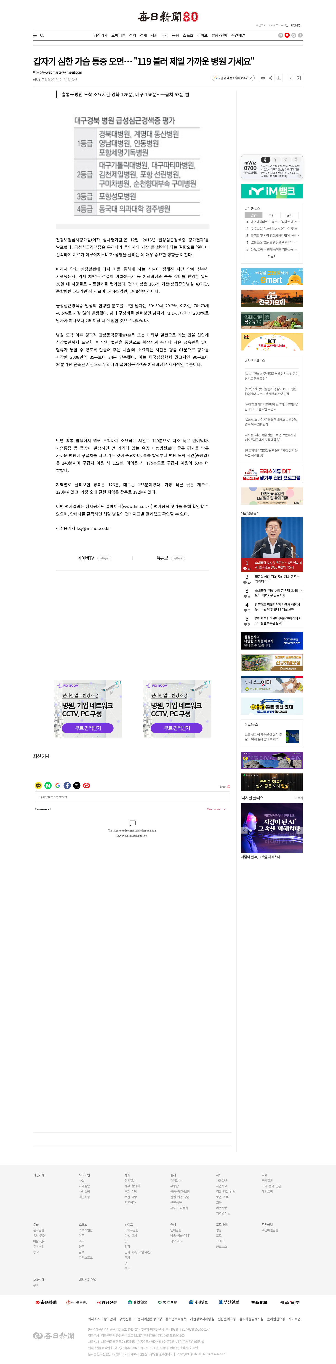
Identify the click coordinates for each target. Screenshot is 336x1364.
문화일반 (38, 1230)
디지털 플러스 (252, 797)
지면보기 (261, 25)
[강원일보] (76, 1302)
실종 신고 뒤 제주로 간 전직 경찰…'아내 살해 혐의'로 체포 (263, 736)
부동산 (174, 1185)
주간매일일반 (270, 1230)
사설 (81, 1180)
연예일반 (175, 1230)
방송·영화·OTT (179, 1235)
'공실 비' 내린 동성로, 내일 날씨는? (265, 856)
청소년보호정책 (176, 1318)
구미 (36, 1285)
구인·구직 (176, 1202)
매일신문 (39, 72)
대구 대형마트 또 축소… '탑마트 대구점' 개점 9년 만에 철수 (287, 221)
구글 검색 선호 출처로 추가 (233, 78)
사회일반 (221, 1180)
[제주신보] (289, 1302)
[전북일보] (259, 1302)
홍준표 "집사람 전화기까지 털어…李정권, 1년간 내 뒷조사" (287, 235)
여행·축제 (131, 1235)
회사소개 (94, 1318)
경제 (143, 35)
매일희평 (84, 1196)
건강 (127, 1246)
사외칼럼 (84, 1191)
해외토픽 (267, 1191)
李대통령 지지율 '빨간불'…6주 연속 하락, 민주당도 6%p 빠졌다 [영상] (278, 565)
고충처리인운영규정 (148, 1318)
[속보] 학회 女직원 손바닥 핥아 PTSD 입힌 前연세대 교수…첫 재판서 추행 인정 (270, 391)
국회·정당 (131, 1191)
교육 (218, 1202)
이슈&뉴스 (251, 724)
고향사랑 (38, 1279)
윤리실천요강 (276, 1318)
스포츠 (188, 35)
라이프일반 (131, 1230)
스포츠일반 (86, 1230)
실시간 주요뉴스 (255, 360)
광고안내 (110, 1318)
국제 (164, 35)
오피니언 (118, 35)
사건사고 (221, 1185)
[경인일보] (137, 1302)
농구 (81, 1246)
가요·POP (176, 1241)
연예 (173, 1224)
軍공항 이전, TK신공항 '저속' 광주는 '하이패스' (277, 578)
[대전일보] (198, 1302)
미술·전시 (39, 1241)
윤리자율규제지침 (251, 1318)
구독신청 (125, 1318)
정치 (132, 35)
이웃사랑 (221, 1207)
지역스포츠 (86, 1257)
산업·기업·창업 (179, 1196)
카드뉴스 (221, 1246)
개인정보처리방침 (202, 1318)
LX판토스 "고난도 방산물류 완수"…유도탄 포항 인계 (283, 242)
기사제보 (273, 25)
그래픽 (220, 1241)
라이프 (202, 35)
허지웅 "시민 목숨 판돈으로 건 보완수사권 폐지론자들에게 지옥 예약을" (270, 437)
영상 (218, 1230)
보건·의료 (222, 1196)
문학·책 (38, 1246)
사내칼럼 (84, 1185)
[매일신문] (46, 1302)
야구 (81, 1235)
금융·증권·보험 (179, 1191)
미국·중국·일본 (271, 1185)
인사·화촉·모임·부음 (137, 1252)
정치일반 (130, 1180)
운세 (127, 1268)
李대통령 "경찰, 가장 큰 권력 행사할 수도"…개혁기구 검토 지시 (278, 592)
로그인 (284, 25)
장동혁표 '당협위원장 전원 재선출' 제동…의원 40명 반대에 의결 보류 (277, 606)
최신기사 (101, 35)
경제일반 (175, 1180)
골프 (81, 1252)
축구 (81, 1241)
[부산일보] (229, 1302)
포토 (218, 1235)
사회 (154, 35)
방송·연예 (219, 35)
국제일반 (267, 1180)
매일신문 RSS (87, 1279)
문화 (175, 35)
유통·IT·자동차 (179, 1207)
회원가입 (296, 25)
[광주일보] (168, 1302)
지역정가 (130, 1202)
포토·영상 (222, 1224)
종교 (36, 1252)
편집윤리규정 (227, 1318)
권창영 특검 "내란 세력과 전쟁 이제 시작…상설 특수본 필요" (278, 620)
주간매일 (238, 35)
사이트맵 (294, 1318)
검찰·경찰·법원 (225, 1191)
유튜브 (169, 557)
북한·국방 (131, 1196)
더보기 (299, 798)
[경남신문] (107, 1302)
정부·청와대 (132, 1185)
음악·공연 (39, 1235)
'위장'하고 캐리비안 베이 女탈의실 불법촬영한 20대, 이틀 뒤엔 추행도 (271, 406)
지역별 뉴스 (223, 1213)
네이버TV (92, 557)
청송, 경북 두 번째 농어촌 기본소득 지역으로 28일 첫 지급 (286, 249)
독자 (127, 1257)
